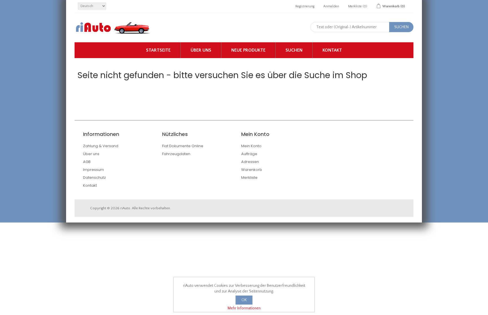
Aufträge (249, 154)
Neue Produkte (248, 50)
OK (244, 300)
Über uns (201, 50)
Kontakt (332, 50)
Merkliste (249, 177)
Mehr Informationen (244, 308)
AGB (87, 161)
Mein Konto (251, 146)
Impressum (93, 169)
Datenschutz (94, 177)
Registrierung (304, 6)
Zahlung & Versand (100, 146)
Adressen (250, 161)
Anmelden (331, 6)
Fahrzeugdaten (176, 154)
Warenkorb (251, 169)
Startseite (158, 50)
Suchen (294, 50)
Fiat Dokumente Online (182, 146)
